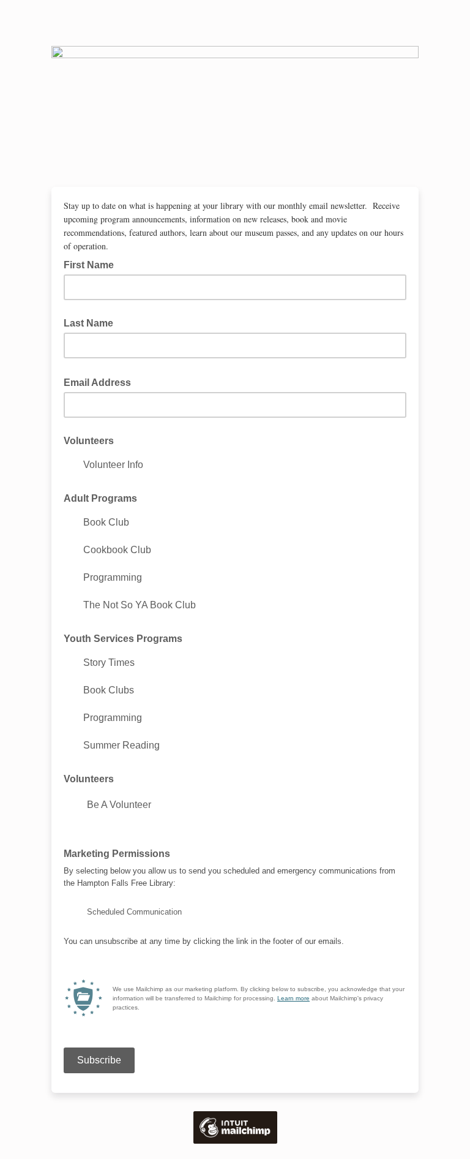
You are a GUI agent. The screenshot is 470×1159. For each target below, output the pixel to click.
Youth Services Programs (123, 638)
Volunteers (89, 441)
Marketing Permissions (120, 852)
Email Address (101, 381)
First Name (89, 265)
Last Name (88, 323)
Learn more (293, 998)
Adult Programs (100, 498)
